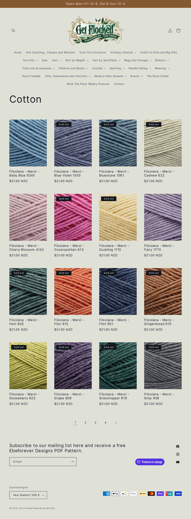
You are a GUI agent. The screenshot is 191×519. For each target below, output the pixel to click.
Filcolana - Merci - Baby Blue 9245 (24, 173)
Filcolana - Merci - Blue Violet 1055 (69, 173)
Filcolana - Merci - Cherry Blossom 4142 (26, 247)
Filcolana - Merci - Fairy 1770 (159, 247)
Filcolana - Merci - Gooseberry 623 (24, 396)
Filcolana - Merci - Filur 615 (69, 322)
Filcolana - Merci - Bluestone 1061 (114, 173)
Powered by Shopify (44, 508)
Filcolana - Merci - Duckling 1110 (114, 247)
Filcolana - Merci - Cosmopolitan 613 (69, 247)
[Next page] (116, 422)
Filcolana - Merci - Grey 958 (159, 396)
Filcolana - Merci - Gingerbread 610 (159, 322)
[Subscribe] (72, 461)
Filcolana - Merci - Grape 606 (69, 396)
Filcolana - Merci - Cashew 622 (159, 173)
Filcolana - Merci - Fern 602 (24, 322)
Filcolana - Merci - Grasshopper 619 (114, 396)
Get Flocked (25, 508)
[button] (13, 30)
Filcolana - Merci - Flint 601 (114, 322)
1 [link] (75, 422)
